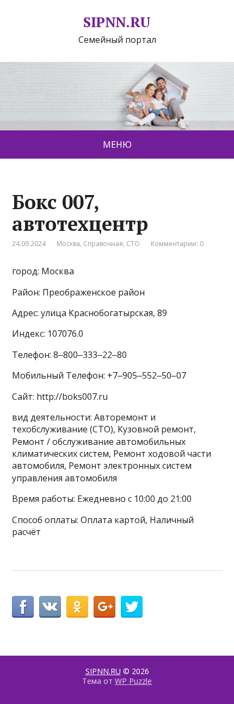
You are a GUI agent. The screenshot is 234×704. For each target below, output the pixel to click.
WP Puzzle (133, 681)
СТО (133, 243)
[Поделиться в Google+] (104, 607)
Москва (68, 243)
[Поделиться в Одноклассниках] (77, 607)
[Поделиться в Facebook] (23, 607)
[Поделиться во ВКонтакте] (50, 607)
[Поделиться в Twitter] (132, 607)
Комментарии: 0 (177, 243)
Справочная (103, 243)
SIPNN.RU (117, 22)
